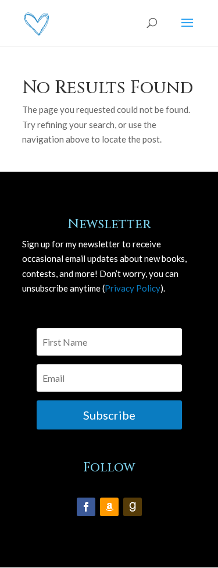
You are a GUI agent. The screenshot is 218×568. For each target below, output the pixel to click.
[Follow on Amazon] (109, 507)
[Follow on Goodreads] (132, 507)
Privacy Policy (132, 288)
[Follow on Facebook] (86, 507)
